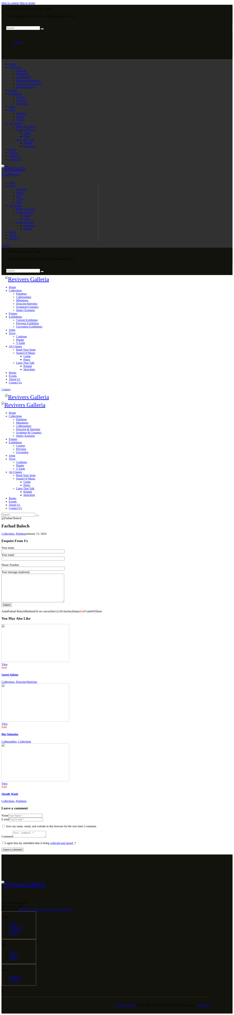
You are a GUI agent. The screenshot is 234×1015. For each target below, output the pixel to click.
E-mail (5, 819)
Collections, (8, 533)
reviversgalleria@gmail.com (56, 909)
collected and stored (61, 843)
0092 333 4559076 (29, 909)
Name (4, 815)
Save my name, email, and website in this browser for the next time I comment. (51, 826)
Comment (7, 836)
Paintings (21, 533)
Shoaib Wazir (9, 793)
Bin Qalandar (9, 734)
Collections (24, 741)
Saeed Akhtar (9, 674)
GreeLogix (203, 1005)
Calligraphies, (9, 741)
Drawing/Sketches (26, 681)
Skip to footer (27, 3)
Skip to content (10, 3)
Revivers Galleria (125, 1005)
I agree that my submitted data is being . (40, 843)
